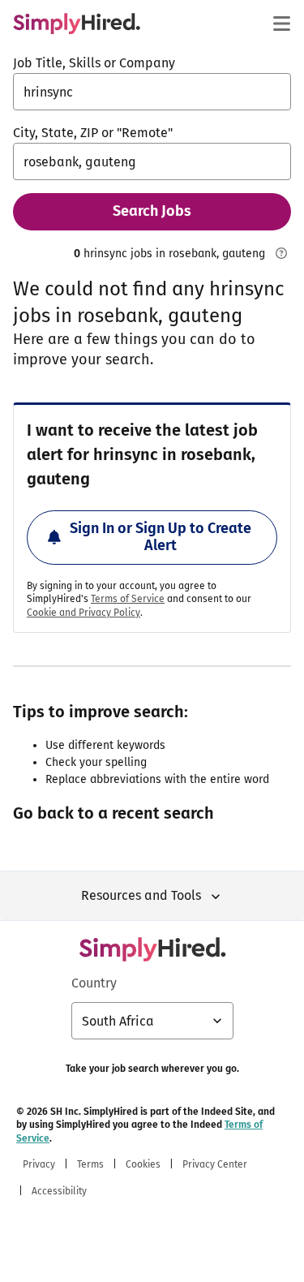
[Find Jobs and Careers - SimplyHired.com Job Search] (76, 23)
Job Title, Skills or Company (94, 63)
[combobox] (152, 91)
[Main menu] (281, 23)
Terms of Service (128, 598)
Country (94, 983)
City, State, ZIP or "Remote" (93, 132)
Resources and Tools (141, 895)
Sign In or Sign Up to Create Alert (160, 537)
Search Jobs (152, 211)
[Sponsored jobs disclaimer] (281, 253)
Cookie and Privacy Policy (83, 612)
